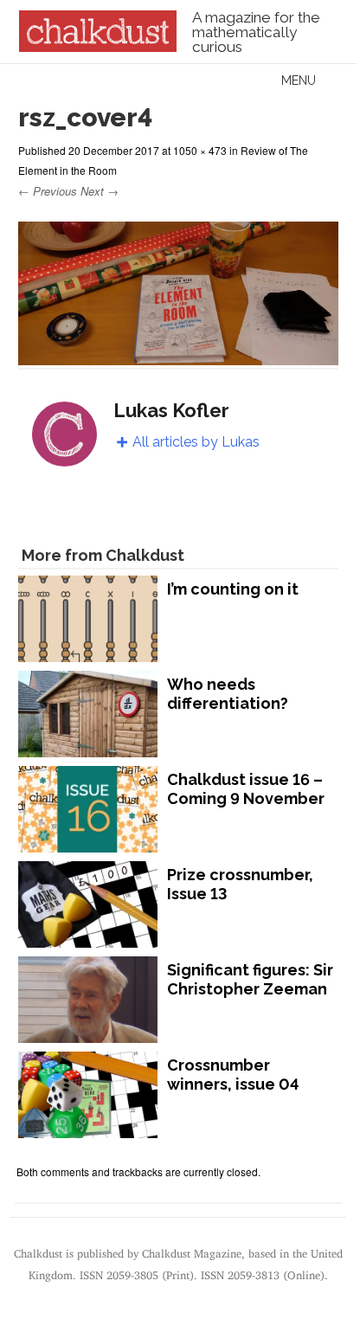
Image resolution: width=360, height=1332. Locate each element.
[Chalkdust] (97, 46)
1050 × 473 (200, 150)
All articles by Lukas (196, 442)
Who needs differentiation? (227, 693)
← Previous (47, 191)
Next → (99, 191)
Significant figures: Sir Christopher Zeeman (250, 979)
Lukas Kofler (171, 410)
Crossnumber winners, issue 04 (233, 1074)
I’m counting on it (233, 589)
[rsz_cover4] (178, 357)
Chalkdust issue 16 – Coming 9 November (246, 789)
